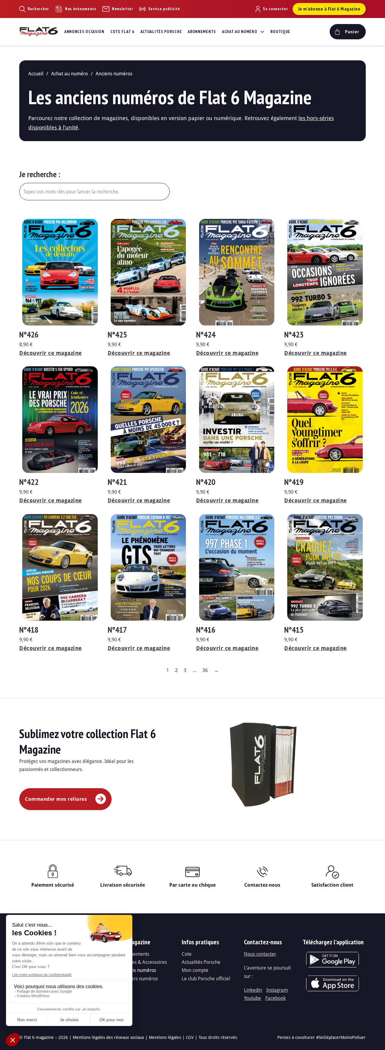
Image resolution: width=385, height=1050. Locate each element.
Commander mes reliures (56, 799)
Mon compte (195, 970)
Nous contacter (260, 954)
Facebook (275, 998)
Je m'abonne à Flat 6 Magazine (329, 9)
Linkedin (253, 990)
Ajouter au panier (64, 225)
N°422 (28, 481)
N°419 (293, 481)
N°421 (117, 481)
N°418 (28, 629)
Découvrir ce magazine (50, 352)
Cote (187, 954)
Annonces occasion (84, 31)
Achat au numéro (239, 31)
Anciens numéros (137, 970)
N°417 (117, 629)
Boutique (280, 31)
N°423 (293, 334)
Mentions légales (165, 1037)
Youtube (252, 998)
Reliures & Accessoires (143, 962)
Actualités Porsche (161, 31)
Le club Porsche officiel (206, 978)
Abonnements (202, 31)
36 (205, 670)
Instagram (277, 990)
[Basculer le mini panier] (347, 31)
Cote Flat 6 (122, 31)
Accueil (35, 73)
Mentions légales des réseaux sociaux (108, 1037)
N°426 (28, 334)
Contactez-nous (262, 885)
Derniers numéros (138, 978)
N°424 (205, 334)
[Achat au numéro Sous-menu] (262, 32)
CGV (190, 1037)
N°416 (205, 629)
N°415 (293, 629)
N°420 (205, 481)
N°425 (117, 334)
